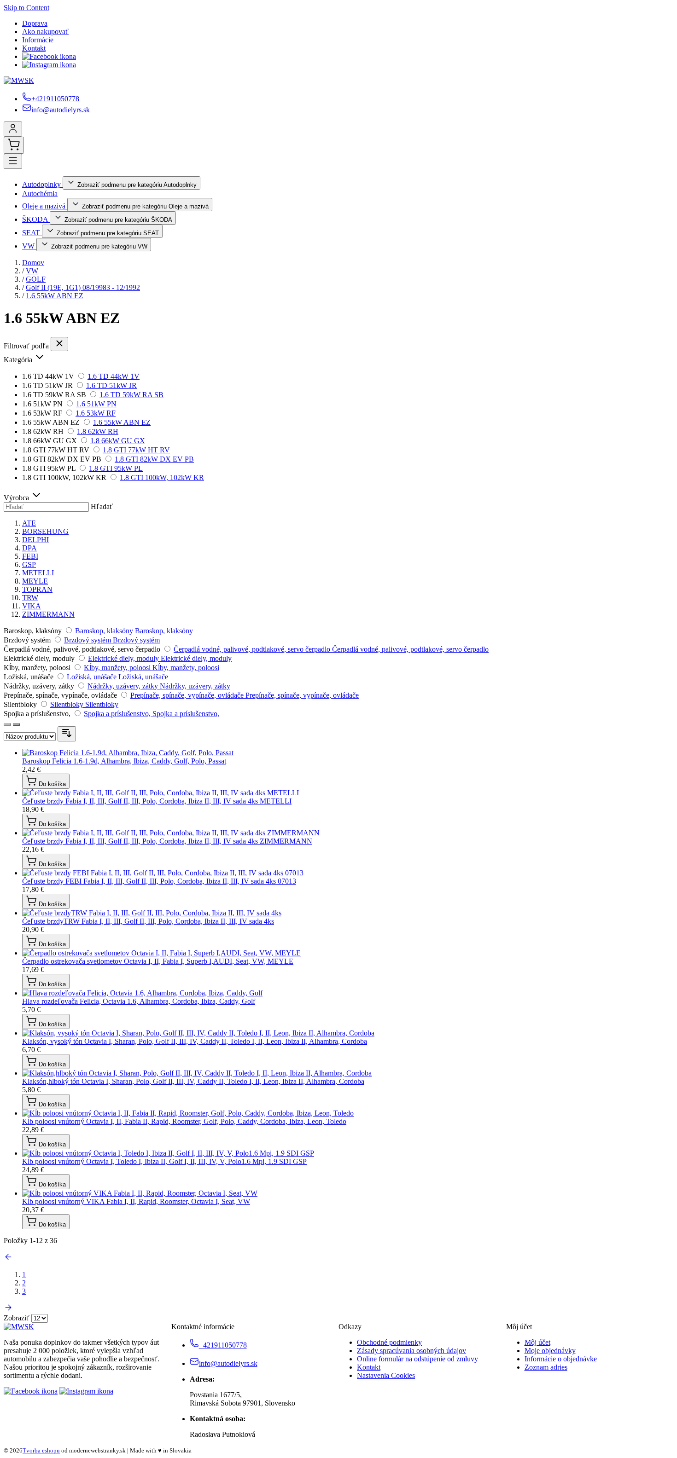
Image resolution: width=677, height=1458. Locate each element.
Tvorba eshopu (41, 1450)
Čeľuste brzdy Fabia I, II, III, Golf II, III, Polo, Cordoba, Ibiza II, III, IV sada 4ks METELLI (157, 801)
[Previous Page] (8, 1259)
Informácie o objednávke (561, 1359)
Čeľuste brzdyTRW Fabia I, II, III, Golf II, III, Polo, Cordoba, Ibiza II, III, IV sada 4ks (148, 921)
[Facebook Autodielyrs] (49, 56)
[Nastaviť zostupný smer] (67, 733)
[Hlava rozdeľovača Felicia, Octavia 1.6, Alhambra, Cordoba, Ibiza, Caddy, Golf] (142, 993)
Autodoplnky (42, 184)
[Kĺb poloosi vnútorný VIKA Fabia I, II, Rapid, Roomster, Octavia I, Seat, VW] (139, 1193)
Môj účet (537, 1342)
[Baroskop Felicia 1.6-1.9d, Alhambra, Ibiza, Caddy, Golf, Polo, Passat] (127, 753)
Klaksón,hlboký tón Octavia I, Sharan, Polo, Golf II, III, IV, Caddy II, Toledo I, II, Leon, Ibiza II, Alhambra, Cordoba (193, 1081)
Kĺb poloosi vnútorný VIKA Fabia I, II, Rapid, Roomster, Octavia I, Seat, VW (136, 1201)
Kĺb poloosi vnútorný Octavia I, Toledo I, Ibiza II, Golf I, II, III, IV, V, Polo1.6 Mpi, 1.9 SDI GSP (164, 1161)
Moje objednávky (550, 1350)
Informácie (37, 40)
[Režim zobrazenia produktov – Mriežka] (7, 724)
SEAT (32, 233)
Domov (33, 262)
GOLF (36, 279)
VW (29, 246)
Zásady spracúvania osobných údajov (411, 1350)
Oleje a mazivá (44, 206)
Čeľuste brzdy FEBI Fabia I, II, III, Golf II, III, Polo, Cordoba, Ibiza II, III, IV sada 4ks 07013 (159, 881)
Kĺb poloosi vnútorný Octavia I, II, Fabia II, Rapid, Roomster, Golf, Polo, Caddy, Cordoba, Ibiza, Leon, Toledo (184, 1121)
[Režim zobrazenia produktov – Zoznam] (16, 724)
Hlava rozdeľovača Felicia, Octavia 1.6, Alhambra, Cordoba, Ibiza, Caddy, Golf (138, 1001)
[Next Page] (8, 1309)
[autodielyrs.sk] (19, 1327)
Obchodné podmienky (389, 1342)
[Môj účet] (13, 129)
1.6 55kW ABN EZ (54, 296)
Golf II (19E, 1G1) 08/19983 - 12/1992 (83, 287)
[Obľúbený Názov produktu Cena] (31, 736)
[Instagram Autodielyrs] (49, 65)
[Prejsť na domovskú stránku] (19, 80)
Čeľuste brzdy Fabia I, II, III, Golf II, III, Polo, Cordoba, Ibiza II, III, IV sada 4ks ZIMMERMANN (167, 841)
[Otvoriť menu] (13, 161)
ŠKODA (36, 219)
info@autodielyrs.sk (60, 110)
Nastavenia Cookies (386, 1375)
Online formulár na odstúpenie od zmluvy (417, 1359)
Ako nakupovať (45, 31)
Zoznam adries (546, 1367)
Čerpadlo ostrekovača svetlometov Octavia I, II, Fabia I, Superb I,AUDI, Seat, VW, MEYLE (157, 961)
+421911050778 (55, 99)
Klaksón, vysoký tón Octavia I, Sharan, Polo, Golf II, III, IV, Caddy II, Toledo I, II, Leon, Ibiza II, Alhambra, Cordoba (194, 1041)
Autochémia (40, 193)
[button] (338, 357)
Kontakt (34, 48)
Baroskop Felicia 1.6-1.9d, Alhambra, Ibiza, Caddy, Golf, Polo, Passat (124, 761)
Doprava (34, 23)
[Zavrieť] (59, 344)
